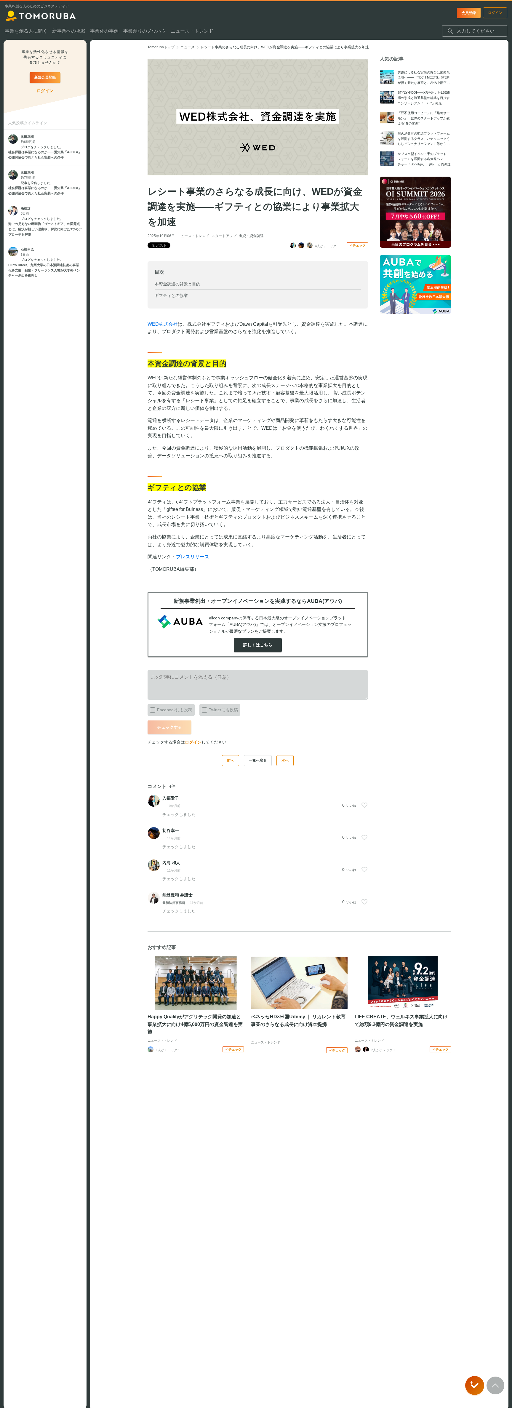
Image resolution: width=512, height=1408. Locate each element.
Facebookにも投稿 (174, 709)
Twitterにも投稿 (223, 709)
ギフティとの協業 (171, 295)
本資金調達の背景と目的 (177, 284)
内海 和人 (171, 862)
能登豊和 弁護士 (177, 895)
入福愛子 (170, 798)
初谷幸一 (170, 830)
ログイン (193, 742)
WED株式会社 (163, 324)
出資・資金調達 (251, 236)
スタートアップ (224, 236)
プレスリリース (192, 556)
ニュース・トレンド (193, 236)
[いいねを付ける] (364, 805)
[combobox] (474, 31)
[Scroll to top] (495, 1385)
